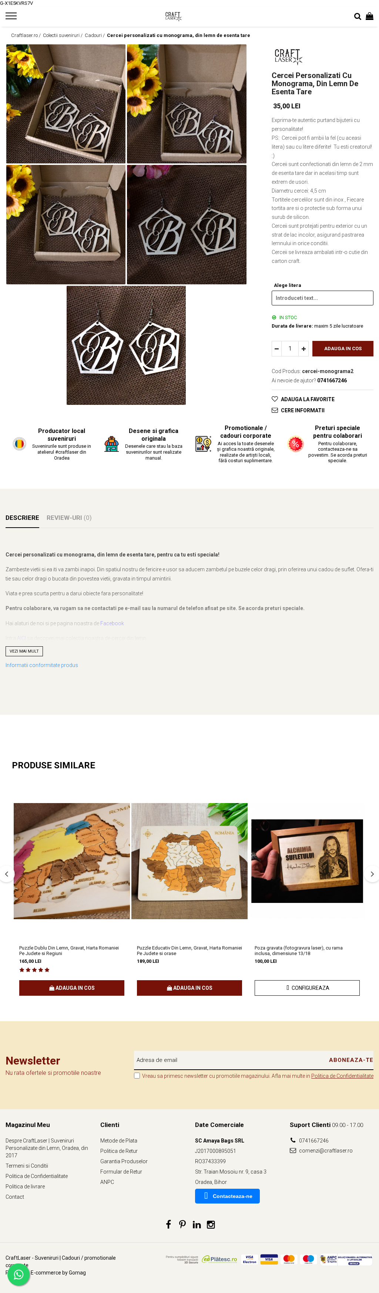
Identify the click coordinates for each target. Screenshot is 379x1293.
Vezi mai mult (24, 651)
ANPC (107, 1182)
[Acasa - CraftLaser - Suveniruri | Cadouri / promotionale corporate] (190, 16)
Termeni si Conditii (27, 1166)
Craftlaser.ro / (26, 35)
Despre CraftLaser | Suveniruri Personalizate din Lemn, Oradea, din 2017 (47, 1148)
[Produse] (12, 18)
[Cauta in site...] (358, 16)
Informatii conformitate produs (42, 665)
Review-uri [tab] (69, 517)
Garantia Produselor (124, 1161)
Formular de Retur (121, 1172)
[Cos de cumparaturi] (369, 16)
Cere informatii (303, 410)
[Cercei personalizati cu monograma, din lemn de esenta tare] (65, 103)
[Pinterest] (182, 1225)
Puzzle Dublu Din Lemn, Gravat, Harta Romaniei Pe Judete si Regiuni (69, 950)
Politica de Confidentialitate (342, 1076)
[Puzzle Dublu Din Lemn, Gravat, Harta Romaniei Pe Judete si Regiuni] (72, 861)
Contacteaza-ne (232, 1196)
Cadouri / (95, 35)
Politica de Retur (119, 1151)
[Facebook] (168, 1225)
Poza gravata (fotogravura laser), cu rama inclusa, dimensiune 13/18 (299, 950)
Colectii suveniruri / (63, 35)
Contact (15, 1197)
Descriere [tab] (22, 517)
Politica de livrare (25, 1186)
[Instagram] (210, 1225)
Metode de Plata (118, 1141)
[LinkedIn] (196, 1225)
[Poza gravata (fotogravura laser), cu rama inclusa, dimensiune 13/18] (307, 861)
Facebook (112, 623)
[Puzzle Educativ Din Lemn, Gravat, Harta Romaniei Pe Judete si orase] (189, 861)
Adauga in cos (343, 348)
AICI (21, 638)
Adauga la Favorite (308, 399)
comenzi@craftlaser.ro (325, 1151)
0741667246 (313, 1141)
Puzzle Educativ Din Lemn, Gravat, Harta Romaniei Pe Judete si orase (189, 950)
